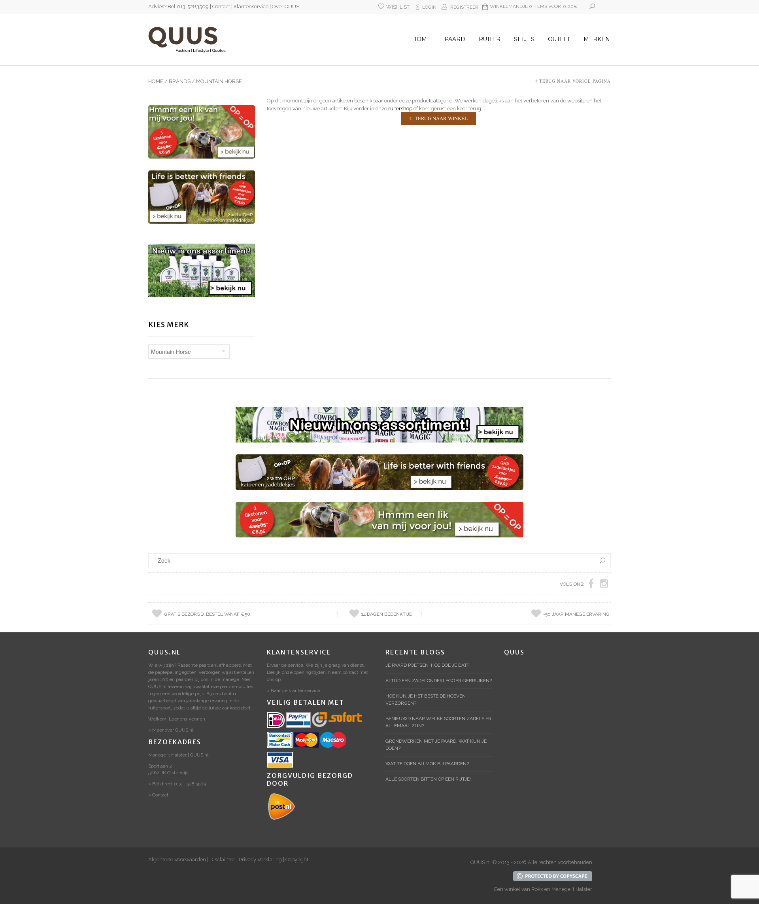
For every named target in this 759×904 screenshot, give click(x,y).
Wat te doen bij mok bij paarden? (427, 763)
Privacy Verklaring (260, 859)
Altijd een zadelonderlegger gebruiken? (438, 680)
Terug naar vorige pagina (575, 81)
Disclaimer (222, 859)
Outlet (559, 39)
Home (421, 39)
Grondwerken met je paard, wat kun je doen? (436, 744)
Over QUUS (285, 6)
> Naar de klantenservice (293, 690)
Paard (454, 39)
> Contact (158, 795)
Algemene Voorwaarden (177, 859)
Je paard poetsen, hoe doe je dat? (427, 665)
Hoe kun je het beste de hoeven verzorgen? (425, 699)
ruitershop (400, 109)
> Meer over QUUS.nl (170, 730)
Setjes (524, 39)
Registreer (464, 7)
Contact (221, 6)
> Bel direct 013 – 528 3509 (177, 784)
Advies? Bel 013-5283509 (178, 6)
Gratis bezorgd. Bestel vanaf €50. (207, 614)
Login (429, 7)
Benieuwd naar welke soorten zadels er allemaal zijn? (438, 722)
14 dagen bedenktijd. (387, 614)
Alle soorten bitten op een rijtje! (428, 779)
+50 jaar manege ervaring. (577, 614)
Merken (596, 39)
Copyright (296, 859)
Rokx (537, 889)
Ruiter (489, 39)
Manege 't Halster (571, 889)
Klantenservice (251, 6)
